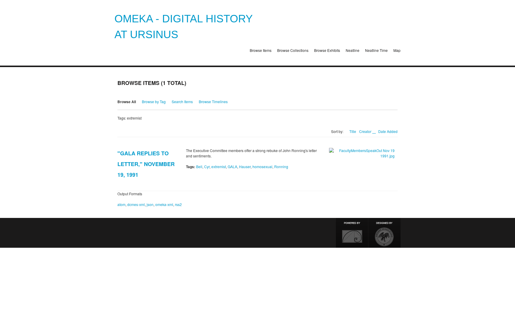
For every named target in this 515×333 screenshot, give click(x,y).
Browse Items (261, 50)
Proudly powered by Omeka (352, 233)
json (150, 204)
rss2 (178, 204)
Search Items (182, 101)
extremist (218, 166)
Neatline (352, 50)
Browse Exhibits (327, 50)
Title (352, 131)
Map (397, 50)
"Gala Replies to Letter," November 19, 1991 (146, 164)
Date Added (388, 131)
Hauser (245, 166)
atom (121, 204)
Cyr (207, 166)
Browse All (126, 101)
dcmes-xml (136, 204)
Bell (199, 166)
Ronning (281, 166)
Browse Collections (292, 50)
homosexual (262, 166)
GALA (232, 166)
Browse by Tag (154, 101)
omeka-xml (164, 204)
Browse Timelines (213, 101)
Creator (365, 131)
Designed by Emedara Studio (384, 233)
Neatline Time (376, 50)
